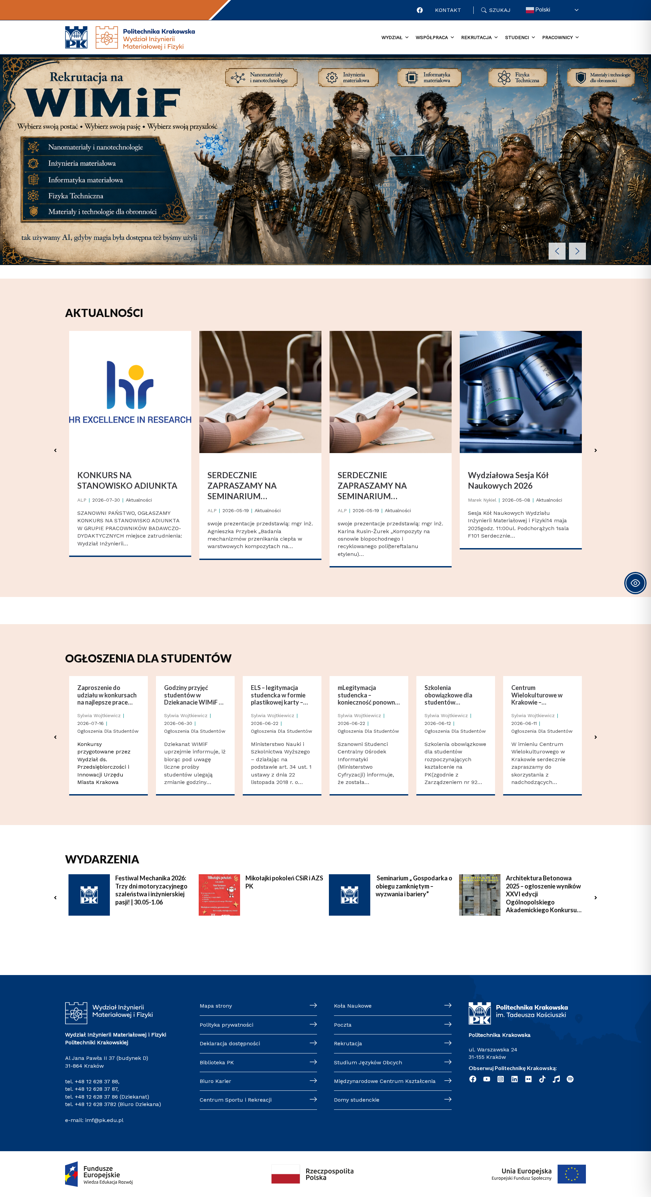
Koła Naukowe (353, 1006)
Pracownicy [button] (557, 37)
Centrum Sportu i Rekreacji (236, 1100)
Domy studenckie (356, 1100)
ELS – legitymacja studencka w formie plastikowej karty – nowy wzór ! (278, 695)
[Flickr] (528, 1079)
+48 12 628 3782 (95, 1104)
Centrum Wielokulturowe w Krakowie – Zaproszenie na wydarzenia (537, 695)
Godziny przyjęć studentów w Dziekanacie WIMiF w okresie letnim (193, 695)
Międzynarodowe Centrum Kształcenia (385, 1081)
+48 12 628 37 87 (96, 1089)
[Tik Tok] (542, 1079)
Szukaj (500, 10)
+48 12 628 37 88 (96, 1081)
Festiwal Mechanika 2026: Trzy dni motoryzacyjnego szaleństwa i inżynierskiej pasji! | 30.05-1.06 (151, 889)
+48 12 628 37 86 (96, 1096)
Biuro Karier (215, 1081)
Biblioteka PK (217, 1062)
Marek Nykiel (482, 500)
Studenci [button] (517, 37)
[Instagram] (500, 1079)
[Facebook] (420, 10)
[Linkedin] (514, 1079)
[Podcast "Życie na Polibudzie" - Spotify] (570, 1079)
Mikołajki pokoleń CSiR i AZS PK (284, 882)
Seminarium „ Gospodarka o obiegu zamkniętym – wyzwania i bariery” (414, 886)
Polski (542, 10)
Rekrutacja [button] (476, 37)
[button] (557, 251)
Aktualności (139, 500)
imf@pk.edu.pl (104, 1120)
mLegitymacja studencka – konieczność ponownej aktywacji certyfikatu (369, 695)
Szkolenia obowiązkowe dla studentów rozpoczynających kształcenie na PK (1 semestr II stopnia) (452, 695)
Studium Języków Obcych (368, 1062)
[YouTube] (486, 1079)
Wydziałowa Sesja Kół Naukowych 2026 (508, 480)
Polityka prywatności (226, 1025)
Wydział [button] (391, 37)
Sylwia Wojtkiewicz (99, 715)
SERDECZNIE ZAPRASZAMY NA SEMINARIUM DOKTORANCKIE (242, 486)
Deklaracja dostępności (230, 1043)
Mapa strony (216, 1006)
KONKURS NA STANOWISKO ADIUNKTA (127, 480)
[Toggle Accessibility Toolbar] (635, 583)
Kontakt (448, 10)
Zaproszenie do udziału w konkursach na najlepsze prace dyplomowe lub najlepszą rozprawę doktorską (107, 695)
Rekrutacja (348, 1043)
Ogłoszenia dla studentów (108, 731)
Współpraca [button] (432, 37)
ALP (81, 500)
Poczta (343, 1025)
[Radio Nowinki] (556, 1079)
